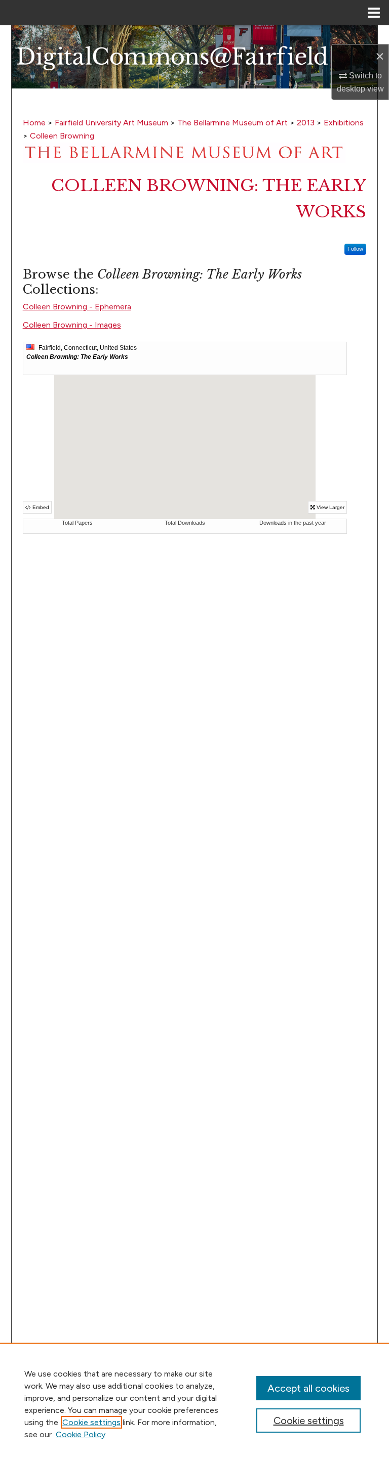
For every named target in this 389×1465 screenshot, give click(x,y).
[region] (194, 1404)
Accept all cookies (308, 1388)
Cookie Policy (80, 1434)
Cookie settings (91, 1422)
